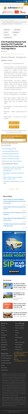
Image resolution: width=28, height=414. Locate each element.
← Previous (11, 189)
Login (17, 1)
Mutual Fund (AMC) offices (6, 355)
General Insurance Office (6, 362)
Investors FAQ (4, 342)
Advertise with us (4, 349)
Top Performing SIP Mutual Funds (10, 151)
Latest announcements (19, 342)
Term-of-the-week (18, 344)
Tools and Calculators (19, 327)
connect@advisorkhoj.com (20, 361)
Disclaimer (3, 337)
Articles (16, 330)
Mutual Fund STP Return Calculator (10, 156)
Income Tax (6, 35)
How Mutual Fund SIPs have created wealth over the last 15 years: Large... (19, 285)
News (16, 335)
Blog (16, 339)
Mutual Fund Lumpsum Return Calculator (12, 161)
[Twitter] (26, 1)
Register (21, 1)
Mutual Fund (6, 29)
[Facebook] (24, 1)
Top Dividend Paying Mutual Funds (10, 153)
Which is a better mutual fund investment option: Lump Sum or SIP (19, 305)
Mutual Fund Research (19, 325)
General (6, 32)
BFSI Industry (17, 29)
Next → (18, 189)
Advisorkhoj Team (8, 37)
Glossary (3, 365)
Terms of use (3, 339)
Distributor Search (18, 349)
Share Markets (16, 32)
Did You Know (4, 367)
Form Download (4, 370)
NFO (15, 35)
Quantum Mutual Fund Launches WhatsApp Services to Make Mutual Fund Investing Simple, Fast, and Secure (14, 201)
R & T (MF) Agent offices (6, 358)
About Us (3, 325)
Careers (2, 332)
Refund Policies (18, 347)
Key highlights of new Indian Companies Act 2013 (19, 294)
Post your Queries (18, 337)
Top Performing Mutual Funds (9, 148)
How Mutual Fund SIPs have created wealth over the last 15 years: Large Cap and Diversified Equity (13, 168)
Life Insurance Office (5, 360)
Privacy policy (4, 335)
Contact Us (3, 327)
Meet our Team (4, 330)
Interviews (17, 332)
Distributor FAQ (4, 344)
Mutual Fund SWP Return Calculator (10, 158)
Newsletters (3, 347)
